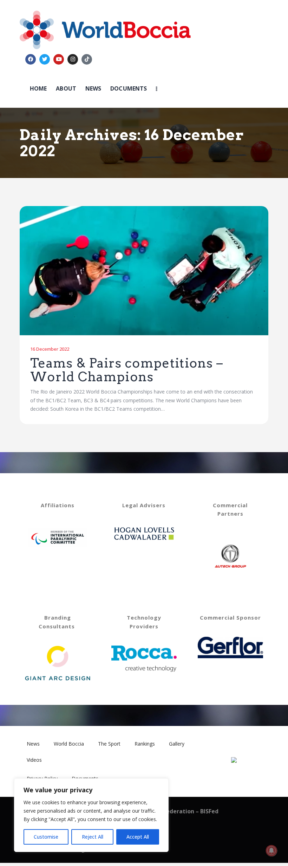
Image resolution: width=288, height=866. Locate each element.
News (33, 743)
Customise (46, 836)
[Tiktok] (86, 59)
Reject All (92, 836)
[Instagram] (72, 59)
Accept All (137, 836)
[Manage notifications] (271, 850)
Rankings (145, 743)
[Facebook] (30, 59)
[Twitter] (44, 59)
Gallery (176, 743)
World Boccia (69, 743)
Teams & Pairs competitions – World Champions (126, 370)
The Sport (109, 743)
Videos (34, 759)
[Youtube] (58, 59)
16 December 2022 (49, 349)
